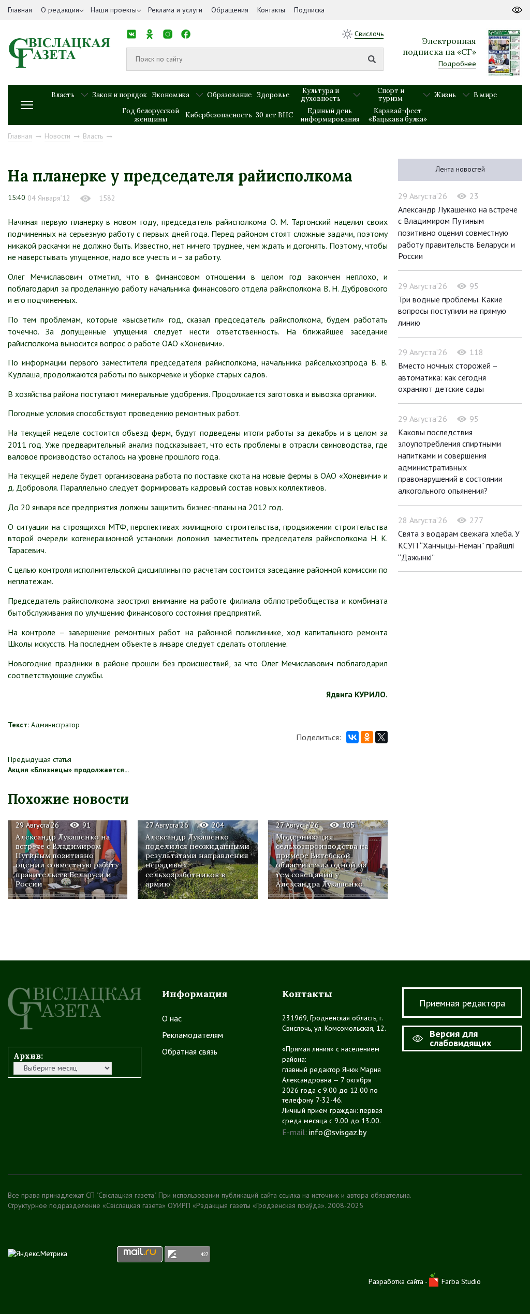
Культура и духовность (321, 94)
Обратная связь (189, 1051)
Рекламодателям (192, 1035)
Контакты (271, 9)
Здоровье (273, 94)
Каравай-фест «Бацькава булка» (398, 115)
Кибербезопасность (218, 115)
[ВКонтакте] (352, 737)
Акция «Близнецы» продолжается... (68, 769)
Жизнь (445, 94)
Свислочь (369, 33)
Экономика (170, 94)
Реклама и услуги (175, 9)
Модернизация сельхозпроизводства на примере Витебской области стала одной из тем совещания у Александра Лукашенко (322, 860)
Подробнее (457, 63)
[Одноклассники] (367, 737)
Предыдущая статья (39, 759)
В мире (485, 94)
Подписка (309, 9)
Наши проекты (114, 9)
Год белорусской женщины (150, 115)
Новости (57, 136)
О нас (172, 1018)
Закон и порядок (119, 94)
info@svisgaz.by (337, 1132)
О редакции (60, 9)
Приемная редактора (462, 1003)
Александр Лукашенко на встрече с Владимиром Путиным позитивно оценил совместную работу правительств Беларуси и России (67, 860)
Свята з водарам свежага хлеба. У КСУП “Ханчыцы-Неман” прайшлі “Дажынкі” (459, 545)
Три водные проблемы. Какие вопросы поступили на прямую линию (452, 311)
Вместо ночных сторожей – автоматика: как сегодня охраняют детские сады (448, 377)
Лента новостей (460, 169)
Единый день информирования (329, 115)
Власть (63, 94)
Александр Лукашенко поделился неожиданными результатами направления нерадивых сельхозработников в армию (197, 860)
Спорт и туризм (390, 94)
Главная (20, 9)
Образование (229, 94)
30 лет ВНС (274, 115)
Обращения (229, 9)
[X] (381, 737)
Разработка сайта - (399, 1281)
